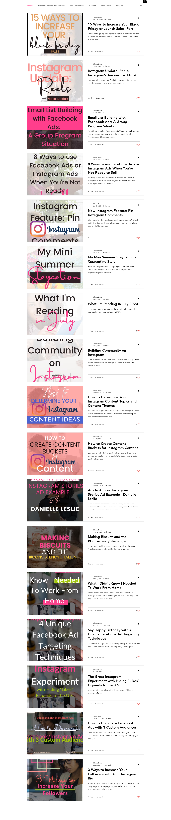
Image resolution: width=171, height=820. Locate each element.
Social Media (106, 5)
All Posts (30, 5)
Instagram (120, 5)
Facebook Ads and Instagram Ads (51, 5)
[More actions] (139, 18)
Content (92, 5)
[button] (141, 6)
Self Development (77, 5)
